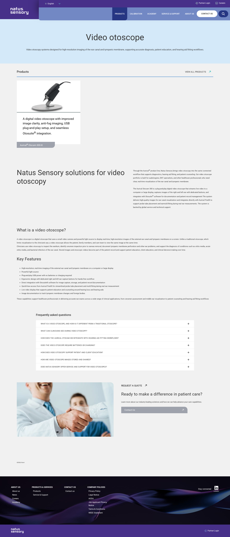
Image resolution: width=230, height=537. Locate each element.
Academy (16, 502)
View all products (196, 72)
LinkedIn (216, 491)
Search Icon (223, 13)
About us (16, 491)
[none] (53, 3)
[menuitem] (53, 3)
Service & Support (40, 495)
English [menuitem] (51, 4)
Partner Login (204, 3)
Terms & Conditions (97, 509)
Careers (222, 3)
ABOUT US (189, 14)
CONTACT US (207, 14)
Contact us (129, 410)
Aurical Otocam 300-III (31, 144)
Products (37, 491)
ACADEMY (151, 14)
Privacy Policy (94, 491)
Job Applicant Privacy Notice (98, 504)
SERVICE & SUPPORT (171, 14)
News (14, 495)
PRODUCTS (120, 14)
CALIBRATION (136, 14)
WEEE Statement (96, 513)
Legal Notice (94, 495)
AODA (91, 498)
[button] (115, 323)
